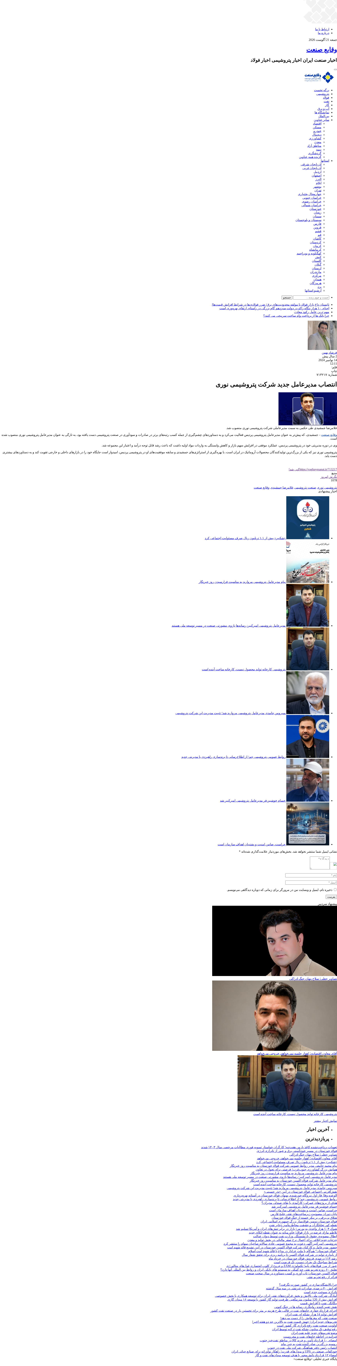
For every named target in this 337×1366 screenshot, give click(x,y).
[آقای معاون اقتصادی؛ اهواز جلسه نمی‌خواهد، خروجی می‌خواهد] (274, 1049)
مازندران (315, 272)
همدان (317, 279)
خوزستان (315, 209)
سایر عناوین (321, 119)
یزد (319, 286)
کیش (318, 257)
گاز (327, 105)
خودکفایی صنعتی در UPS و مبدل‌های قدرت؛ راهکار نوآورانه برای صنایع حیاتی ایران (284, 1351)
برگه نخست (321, 90)
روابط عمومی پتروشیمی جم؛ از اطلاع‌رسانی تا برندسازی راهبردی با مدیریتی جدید (233, 756)
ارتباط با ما (322, 29)
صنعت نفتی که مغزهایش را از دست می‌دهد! (308, 1318)
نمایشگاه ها (322, 112)
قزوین (317, 227)
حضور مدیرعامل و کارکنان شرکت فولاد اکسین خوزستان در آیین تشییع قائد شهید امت (282, 1247)
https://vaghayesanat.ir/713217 (313, 469)
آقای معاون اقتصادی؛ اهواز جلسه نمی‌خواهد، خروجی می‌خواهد (297, 1053)
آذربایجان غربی (311, 168)
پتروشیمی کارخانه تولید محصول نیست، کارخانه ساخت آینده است (244, 669)
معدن (317, 142)
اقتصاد (317, 123)
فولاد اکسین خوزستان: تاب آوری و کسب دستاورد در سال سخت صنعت (291, 1273)
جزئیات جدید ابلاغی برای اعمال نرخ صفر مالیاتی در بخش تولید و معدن (292, 1240)
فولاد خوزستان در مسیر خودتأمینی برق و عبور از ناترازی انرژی (297, 1151)
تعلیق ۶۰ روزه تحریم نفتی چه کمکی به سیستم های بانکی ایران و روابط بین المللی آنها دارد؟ (278, 1269)
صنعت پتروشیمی (305, 487)
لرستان (316, 268)
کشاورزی (315, 138)
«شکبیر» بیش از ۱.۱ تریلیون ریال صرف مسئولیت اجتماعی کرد (245, 538)
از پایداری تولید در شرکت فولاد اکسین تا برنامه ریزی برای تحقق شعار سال (289, 1254)
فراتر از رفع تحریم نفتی (322, 1277)
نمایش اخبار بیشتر (325, 1120)
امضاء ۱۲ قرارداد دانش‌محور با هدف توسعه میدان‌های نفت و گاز (296, 1355)
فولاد (326, 97)
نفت (326, 101)
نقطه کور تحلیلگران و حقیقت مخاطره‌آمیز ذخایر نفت (303, 1225)
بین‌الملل (323, 116)
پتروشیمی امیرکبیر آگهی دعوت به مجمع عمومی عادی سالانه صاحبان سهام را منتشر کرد (280, 1243)
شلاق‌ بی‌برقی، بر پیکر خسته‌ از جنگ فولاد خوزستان (304, 1217)
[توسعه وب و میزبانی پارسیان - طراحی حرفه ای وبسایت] (327, 1364)
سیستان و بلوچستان (308, 220)
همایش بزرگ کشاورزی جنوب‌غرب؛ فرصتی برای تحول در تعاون (296, 1169)
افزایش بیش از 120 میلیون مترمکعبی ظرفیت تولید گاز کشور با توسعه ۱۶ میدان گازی (282, 1299)
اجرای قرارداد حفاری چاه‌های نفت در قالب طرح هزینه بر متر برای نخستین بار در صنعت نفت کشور (273, 1310)
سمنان (317, 216)
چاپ (334, 371)
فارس (317, 223)
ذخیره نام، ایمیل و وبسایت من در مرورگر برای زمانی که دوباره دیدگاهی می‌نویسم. (279, 889)
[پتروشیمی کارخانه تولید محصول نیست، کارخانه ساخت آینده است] (287, 1110)
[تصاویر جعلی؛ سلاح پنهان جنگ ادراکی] (274, 975)
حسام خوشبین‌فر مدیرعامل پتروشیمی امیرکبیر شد (253, 800)
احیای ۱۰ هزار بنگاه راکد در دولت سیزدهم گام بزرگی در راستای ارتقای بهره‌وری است (274, 308)
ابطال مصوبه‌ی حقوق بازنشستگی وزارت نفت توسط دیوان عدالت (295, 1236)
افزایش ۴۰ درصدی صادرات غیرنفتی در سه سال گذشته (301, 1288)
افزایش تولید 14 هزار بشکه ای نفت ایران (311, 1314)
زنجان (317, 212)
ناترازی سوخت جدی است (320, 1292)
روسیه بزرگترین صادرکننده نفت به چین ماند (309, 1344)
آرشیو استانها (313, 290)
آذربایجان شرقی (311, 164)
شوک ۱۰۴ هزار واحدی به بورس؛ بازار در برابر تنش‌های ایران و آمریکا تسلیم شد (286, 1228)
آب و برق (323, 108)
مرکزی (316, 275)
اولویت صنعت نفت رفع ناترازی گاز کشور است (307, 1325)
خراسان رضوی (311, 201)
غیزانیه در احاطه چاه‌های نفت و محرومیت (310, 1336)
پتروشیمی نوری (327, 487)
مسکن (317, 127)
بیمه (318, 149)
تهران (317, 190)
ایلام (318, 183)
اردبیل (317, 171)
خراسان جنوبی (311, 197)
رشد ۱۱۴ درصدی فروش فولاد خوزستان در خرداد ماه (303, 1258)
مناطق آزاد (314, 145)
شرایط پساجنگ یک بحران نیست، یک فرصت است (305, 1262)
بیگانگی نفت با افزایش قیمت (318, 1303)
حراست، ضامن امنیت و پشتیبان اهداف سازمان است (252, 844)
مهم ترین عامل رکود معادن (311, 312)
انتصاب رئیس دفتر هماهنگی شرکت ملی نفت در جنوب (302, 1347)
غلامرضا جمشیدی (281, 487)
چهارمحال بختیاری (309, 194)
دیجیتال (316, 134)
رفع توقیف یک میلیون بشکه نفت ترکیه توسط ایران (304, 1329)
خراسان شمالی (311, 205)
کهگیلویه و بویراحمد (309, 253)
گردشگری (314, 153)
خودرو (317, 131)
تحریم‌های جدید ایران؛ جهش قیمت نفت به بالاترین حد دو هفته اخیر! (294, 1321)
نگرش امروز (329, 476)
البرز (318, 179)
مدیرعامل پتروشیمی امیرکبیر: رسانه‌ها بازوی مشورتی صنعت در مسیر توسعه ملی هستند (229, 625)
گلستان (316, 260)
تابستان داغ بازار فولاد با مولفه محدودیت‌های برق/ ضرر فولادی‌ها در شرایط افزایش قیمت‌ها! (270, 304)
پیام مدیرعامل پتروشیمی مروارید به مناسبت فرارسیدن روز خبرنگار (242, 582)
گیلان (318, 264)
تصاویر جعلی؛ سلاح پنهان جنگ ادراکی (313, 978)
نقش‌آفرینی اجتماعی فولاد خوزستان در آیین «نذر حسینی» (300, 1191)
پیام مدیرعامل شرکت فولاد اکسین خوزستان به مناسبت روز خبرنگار (293, 1180)
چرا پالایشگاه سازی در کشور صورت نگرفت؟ (308, 1284)
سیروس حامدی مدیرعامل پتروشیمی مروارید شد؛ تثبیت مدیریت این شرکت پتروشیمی (230, 713)
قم (319, 234)
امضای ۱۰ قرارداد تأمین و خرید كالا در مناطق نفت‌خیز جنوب (298, 1340)
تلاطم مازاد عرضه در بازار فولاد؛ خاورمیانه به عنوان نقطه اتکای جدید (293, 1232)
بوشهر (317, 186)
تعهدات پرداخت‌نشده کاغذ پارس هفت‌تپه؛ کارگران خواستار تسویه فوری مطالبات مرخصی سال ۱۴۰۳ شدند (269, 1147)
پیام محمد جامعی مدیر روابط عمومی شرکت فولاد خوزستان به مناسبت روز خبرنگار (283, 1165)
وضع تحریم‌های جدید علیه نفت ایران (314, 1333)
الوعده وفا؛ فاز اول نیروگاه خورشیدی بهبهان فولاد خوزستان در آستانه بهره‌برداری (285, 1195)
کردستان (315, 242)
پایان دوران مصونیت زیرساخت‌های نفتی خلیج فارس (303, 1214)
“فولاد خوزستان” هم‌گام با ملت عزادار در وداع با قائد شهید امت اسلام (292, 1251)
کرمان (317, 246)
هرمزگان (315, 283)
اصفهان (316, 175)
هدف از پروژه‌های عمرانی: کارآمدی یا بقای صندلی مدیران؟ (299, 1203)
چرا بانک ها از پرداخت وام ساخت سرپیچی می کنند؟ (296, 315)
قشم (318, 231)
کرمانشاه (315, 249)
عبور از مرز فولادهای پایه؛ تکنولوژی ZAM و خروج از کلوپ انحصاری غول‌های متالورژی (281, 1266)
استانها (325, 160)
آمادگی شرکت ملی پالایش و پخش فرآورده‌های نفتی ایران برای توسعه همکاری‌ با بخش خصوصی (276, 1295)
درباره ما (323, 33)
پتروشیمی (322, 93)
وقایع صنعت (329, 434)
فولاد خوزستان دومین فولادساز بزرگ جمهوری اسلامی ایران (299, 1221)
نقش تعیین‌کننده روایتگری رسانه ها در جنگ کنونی (305, 1307)
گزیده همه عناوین (310, 157)
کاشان (317, 238)
